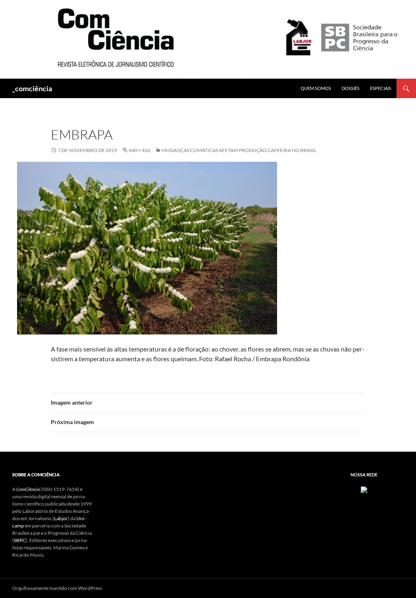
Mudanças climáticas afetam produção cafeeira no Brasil (239, 150)
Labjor (61, 518)
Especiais (380, 88)
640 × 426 (139, 150)
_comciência (32, 88)
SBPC (20, 540)
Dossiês (351, 88)
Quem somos (316, 88)
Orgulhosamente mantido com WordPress (57, 588)
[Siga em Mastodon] (364, 489)
